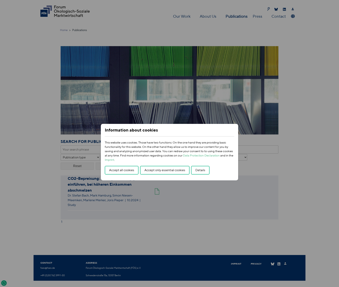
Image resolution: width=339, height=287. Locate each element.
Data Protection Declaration (201, 155)
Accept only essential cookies (164, 170)
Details (200, 170)
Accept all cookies (121, 170)
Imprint (109, 159)
